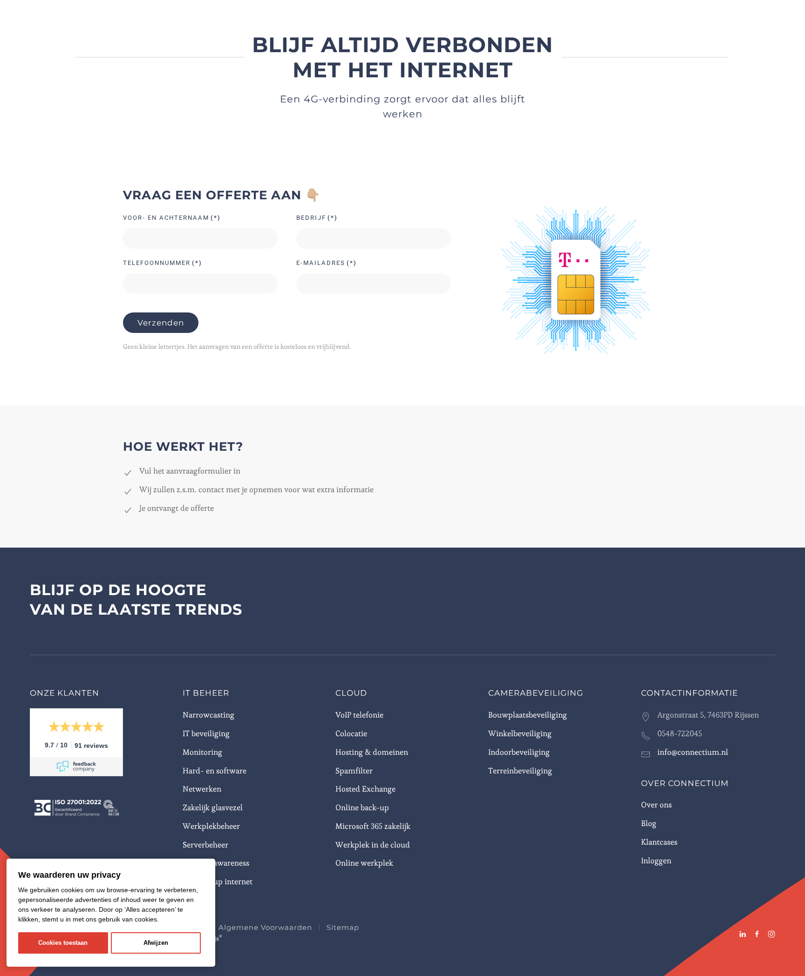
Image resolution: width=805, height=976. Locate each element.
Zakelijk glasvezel (213, 807)
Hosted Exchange (365, 789)
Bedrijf (317, 217)
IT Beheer (206, 693)
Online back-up (362, 807)
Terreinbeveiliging (520, 771)
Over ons (656, 805)
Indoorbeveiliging (519, 752)
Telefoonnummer (162, 262)
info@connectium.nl (692, 752)
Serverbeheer (205, 845)
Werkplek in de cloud (372, 845)
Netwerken (202, 789)
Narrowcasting (208, 715)
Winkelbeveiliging (520, 733)
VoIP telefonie (359, 715)
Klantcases (659, 842)
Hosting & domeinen (371, 752)
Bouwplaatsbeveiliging (527, 715)
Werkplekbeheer (211, 826)
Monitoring (202, 752)
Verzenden (160, 322)
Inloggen (656, 860)
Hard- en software (214, 771)
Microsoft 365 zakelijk (372, 826)
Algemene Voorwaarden (265, 927)
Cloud (351, 693)
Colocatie (351, 733)
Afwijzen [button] (155, 943)
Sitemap (343, 927)
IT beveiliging (206, 733)
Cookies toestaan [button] (63, 943)
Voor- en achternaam (172, 217)
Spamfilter (354, 771)
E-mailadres (326, 262)
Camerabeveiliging (535, 693)
